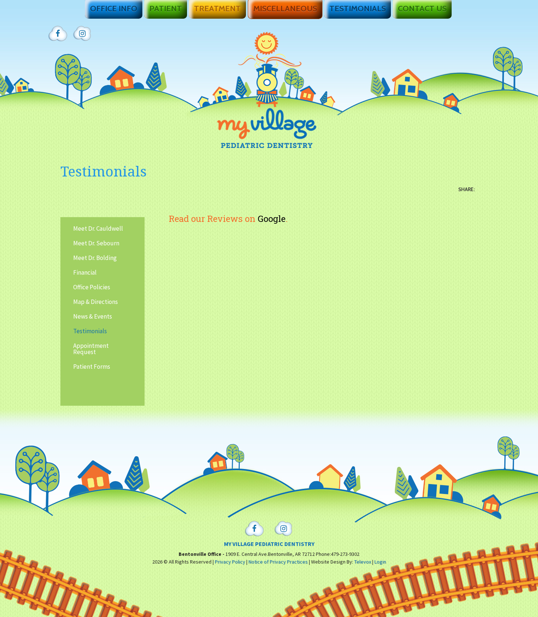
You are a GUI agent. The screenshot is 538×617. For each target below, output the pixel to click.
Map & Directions (95, 302)
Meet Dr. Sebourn (96, 243)
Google (271, 218)
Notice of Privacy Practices (278, 561)
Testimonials (90, 331)
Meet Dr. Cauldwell (98, 228)
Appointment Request (91, 349)
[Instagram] (82, 34)
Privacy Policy (230, 561)
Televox (362, 561)
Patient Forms (91, 367)
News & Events (92, 316)
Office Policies (91, 287)
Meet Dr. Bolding (95, 258)
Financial (85, 272)
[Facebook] (57, 34)
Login (380, 561)
